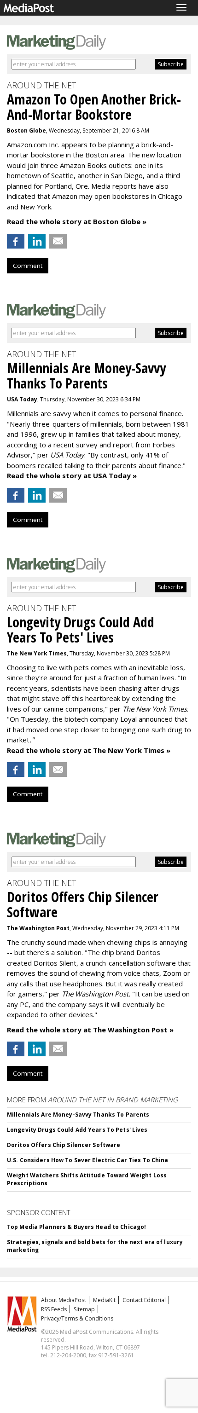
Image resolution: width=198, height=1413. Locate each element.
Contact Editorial (144, 1300)
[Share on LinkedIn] (37, 241)
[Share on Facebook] (15, 241)
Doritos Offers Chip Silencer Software (63, 1145)
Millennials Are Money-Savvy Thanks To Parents (78, 1114)
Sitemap (84, 1309)
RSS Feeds (54, 1309)
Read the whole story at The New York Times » (88, 750)
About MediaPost (63, 1300)
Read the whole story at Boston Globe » (76, 221)
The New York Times (37, 653)
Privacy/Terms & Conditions (77, 1318)
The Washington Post (38, 928)
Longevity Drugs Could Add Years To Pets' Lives (77, 1130)
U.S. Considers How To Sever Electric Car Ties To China (87, 1160)
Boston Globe (26, 130)
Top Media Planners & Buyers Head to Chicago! (76, 1227)
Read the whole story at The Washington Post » (90, 1029)
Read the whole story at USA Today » (72, 475)
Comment (27, 265)
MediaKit (104, 1300)
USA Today (22, 399)
